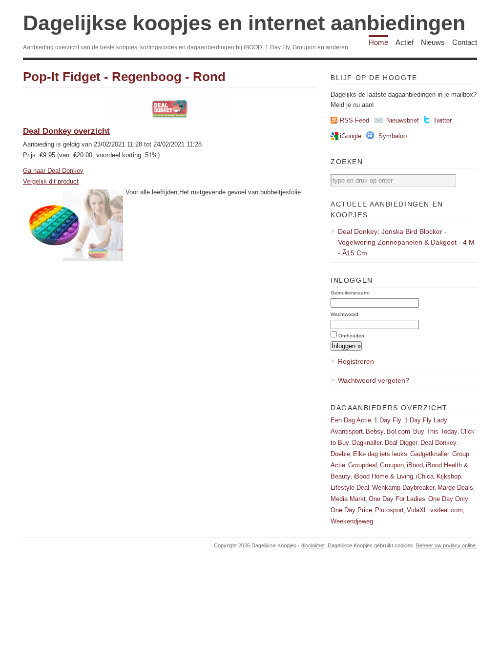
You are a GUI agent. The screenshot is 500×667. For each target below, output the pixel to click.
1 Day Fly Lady (425, 420)
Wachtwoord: (345, 314)
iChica (425, 476)
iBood (415, 465)
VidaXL (417, 510)
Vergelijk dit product (51, 181)
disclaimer (313, 545)
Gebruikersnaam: (350, 292)
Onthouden (351, 335)
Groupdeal (362, 465)
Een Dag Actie (351, 420)
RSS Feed (354, 120)
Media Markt (348, 498)
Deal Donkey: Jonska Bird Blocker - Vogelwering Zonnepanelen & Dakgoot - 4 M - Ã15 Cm (406, 242)
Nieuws (433, 42)
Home (378, 42)
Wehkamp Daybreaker (403, 487)
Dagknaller (367, 442)
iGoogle (350, 136)
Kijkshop (449, 476)
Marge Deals (455, 487)
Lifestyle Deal (350, 487)
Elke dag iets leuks (380, 454)
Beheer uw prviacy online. (446, 545)
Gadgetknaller (429, 454)
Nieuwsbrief (402, 120)
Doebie (340, 454)
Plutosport (389, 510)
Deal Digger (401, 442)
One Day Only (448, 498)
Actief (405, 42)
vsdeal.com (446, 510)
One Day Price (351, 510)
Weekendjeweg (352, 521)
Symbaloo (392, 136)
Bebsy (375, 431)
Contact (464, 42)
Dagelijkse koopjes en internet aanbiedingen (244, 23)
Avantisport (347, 431)
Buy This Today (435, 431)
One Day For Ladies (397, 498)
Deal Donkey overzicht (66, 131)
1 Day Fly (387, 420)
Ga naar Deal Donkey (53, 170)
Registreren (356, 361)
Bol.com (398, 431)
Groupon (392, 465)
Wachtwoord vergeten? (373, 380)
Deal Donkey (438, 442)
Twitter (442, 120)
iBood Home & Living (383, 476)
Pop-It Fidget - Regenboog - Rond (124, 76)
